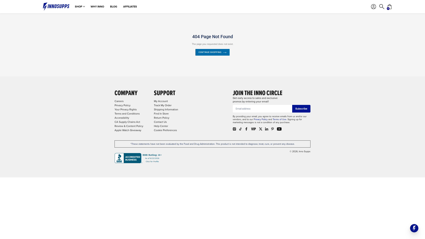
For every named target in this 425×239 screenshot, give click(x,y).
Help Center (161, 126)
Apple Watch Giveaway (128, 130)
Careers (119, 101)
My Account (161, 101)
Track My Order (162, 105)
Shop (78, 6)
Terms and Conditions (127, 114)
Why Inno (97, 6)
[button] (414, 228)
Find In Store (161, 114)
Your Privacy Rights (126, 109)
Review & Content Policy (129, 126)
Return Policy (161, 118)
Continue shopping (210, 52)
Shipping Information (166, 109)
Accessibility (122, 118)
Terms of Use (279, 119)
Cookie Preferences (165, 130)
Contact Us (160, 122)
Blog (113, 6)
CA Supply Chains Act (127, 122)
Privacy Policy (261, 119)
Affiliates (130, 6)
